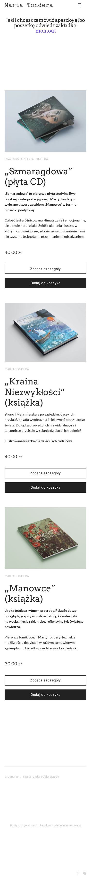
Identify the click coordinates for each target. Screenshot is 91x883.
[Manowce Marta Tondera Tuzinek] (46, 509)
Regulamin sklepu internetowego (60, 825)
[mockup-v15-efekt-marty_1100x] (46, 92)
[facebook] (77, 873)
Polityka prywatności (23, 825)
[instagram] (84, 873)
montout (45, 31)
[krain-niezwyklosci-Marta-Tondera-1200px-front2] (46, 304)
